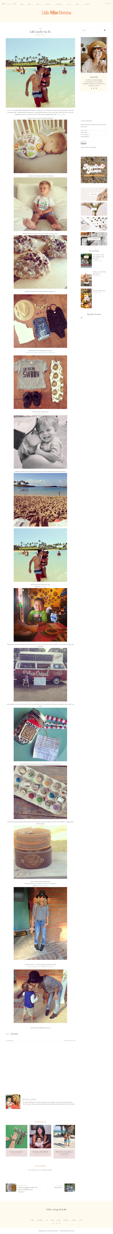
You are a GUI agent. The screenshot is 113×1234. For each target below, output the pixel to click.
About (30, 4)
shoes (29, 966)
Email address (85, 136)
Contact (87, 4)
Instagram (10, 110)
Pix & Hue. (72, 1231)
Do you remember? (16, 1152)
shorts (42, 352)
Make (77, 4)
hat (27, 352)
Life (68, 4)
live (40, 28)
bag (51, 966)
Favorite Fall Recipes (99, 291)
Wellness (58, 4)
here (54, 291)
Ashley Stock (29, 1099)
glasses (53, 352)
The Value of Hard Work (40, 1152)
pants (39, 413)
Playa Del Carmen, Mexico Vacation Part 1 (64, 1153)
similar (47, 966)
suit (31, 352)
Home (22, 4)
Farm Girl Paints (43, 885)
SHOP (37, 4)
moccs (45, 413)
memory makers (61, 114)
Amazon (74, 1220)
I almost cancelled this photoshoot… (99, 273)
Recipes (47, 4)
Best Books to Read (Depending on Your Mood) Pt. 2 (98, 257)
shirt (47, 352)
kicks (35, 964)
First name (84, 132)
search (3, 3)
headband (36, 352)
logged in (38, 1170)
